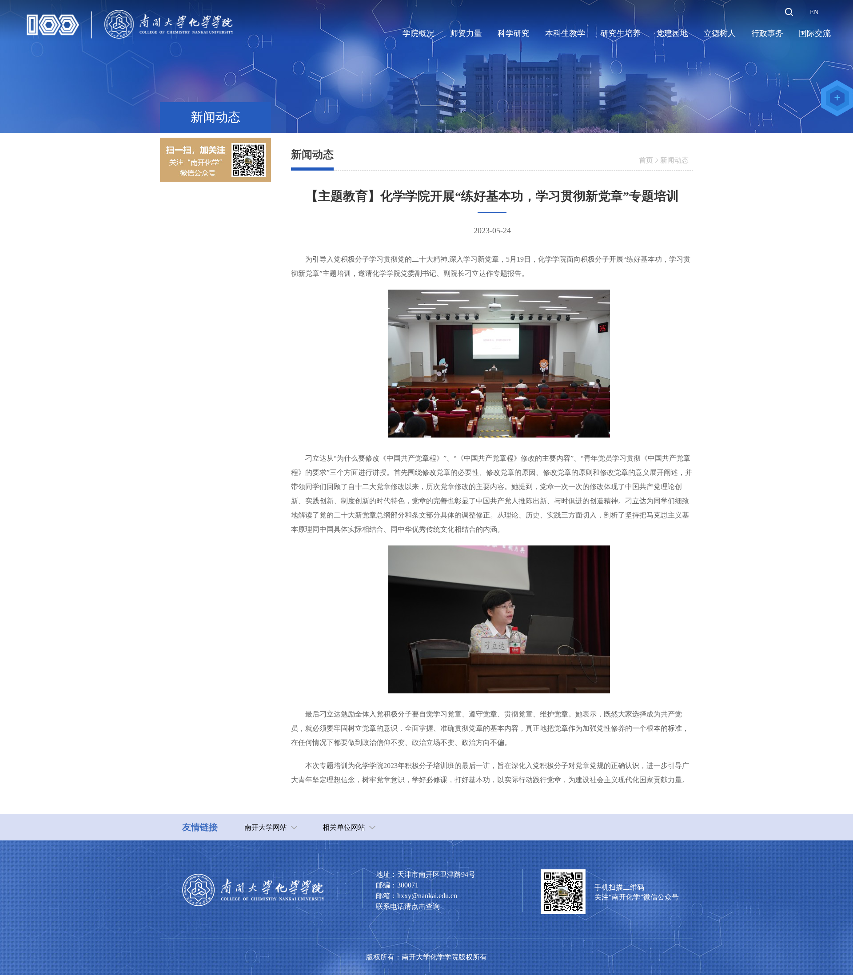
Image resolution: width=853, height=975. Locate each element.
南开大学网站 (265, 827)
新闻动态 (674, 160)
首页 (646, 160)
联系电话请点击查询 (408, 906)
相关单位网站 (344, 827)
